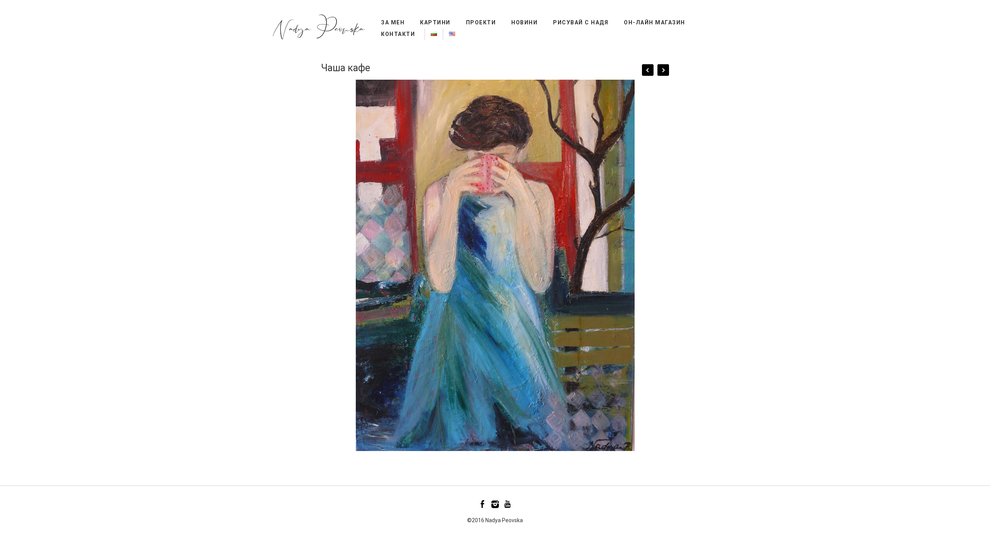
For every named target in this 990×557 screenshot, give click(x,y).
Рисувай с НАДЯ (580, 22)
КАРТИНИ (435, 22)
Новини (524, 22)
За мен (393, 22)
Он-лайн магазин (654, 22)
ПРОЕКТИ (481, 22)
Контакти (398, 34)
